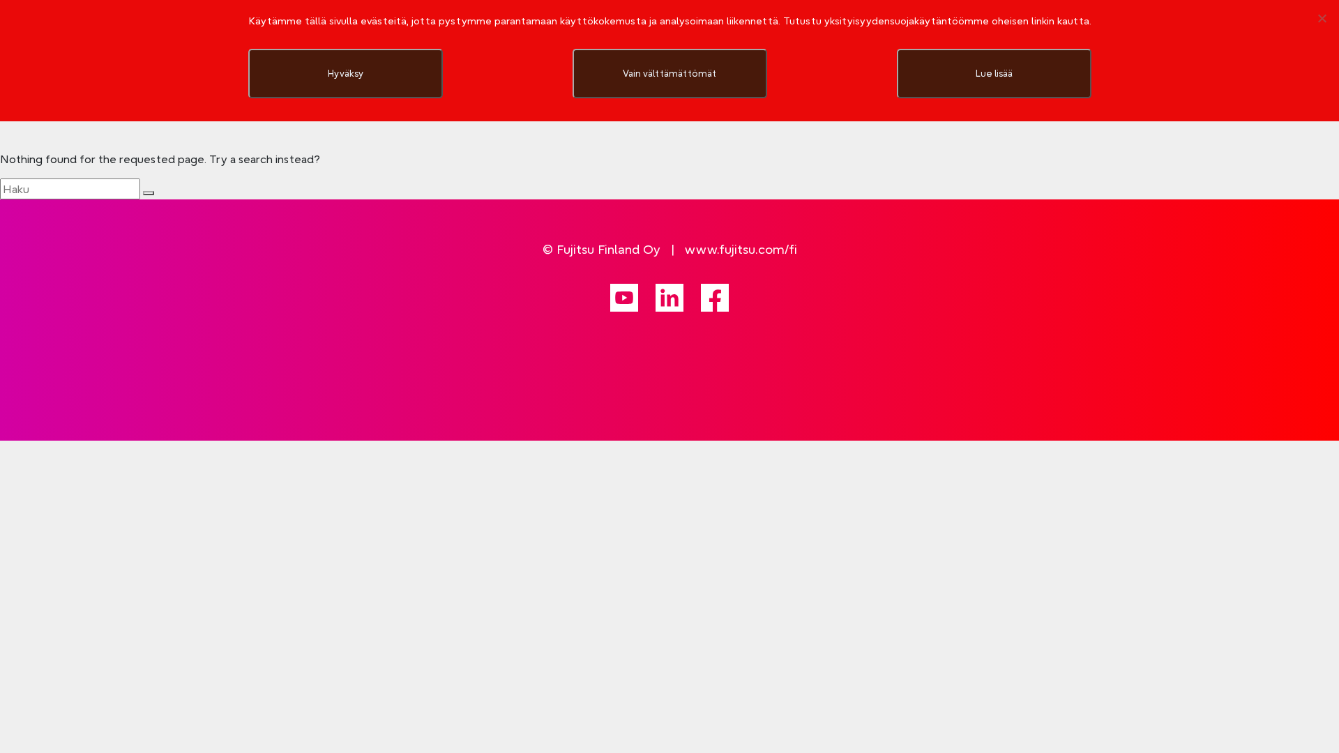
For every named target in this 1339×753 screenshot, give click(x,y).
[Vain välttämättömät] (1322, 18)
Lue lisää (994, 73)
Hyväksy (345, 73)
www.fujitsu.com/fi (741, 249)
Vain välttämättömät (669, 73)
